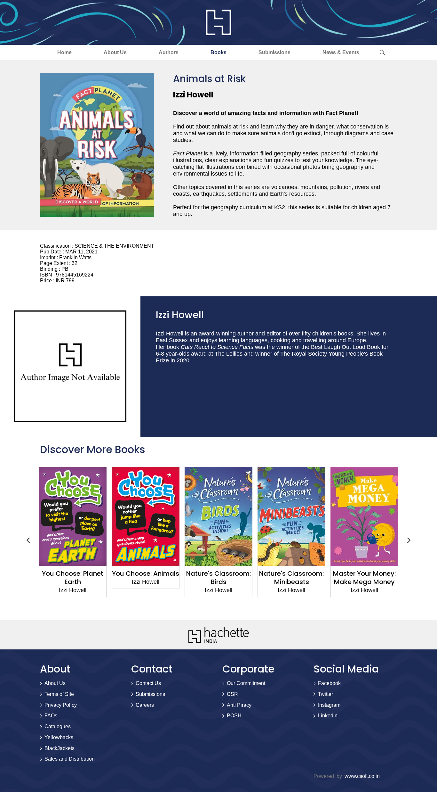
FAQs (50, 715)
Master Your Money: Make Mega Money (364, 577)
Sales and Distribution (69, 759)
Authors (169, 52)
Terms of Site (59, 694)
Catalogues (57, 726)
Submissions (274, 52)
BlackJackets (59, 748)
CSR (232, 694)
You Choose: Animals (145, 573)
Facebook (329, 683)
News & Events (340, 52)
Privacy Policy (60, 705)
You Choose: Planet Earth (72, 577)
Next (409, 540)
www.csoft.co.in (362, 776)
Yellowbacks (58, 737)
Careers (145, 705)
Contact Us (148, 683)
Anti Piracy (239, 705)
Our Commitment (246, 683)
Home (64, 52)
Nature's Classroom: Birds (218, 577)
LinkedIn (328, 715)
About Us (115, 52)
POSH (234, 715)
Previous (28, 540)
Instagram (329, 705)
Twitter (325, 694)
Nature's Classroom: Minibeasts (291, 577)
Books (218, 52)
